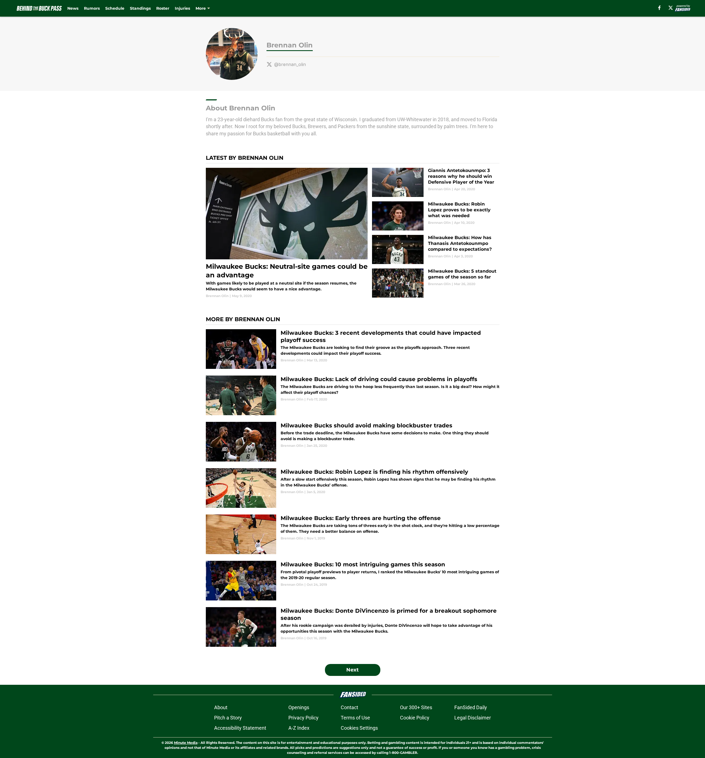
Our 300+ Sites (416, 707)
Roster (162, 8)
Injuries (182, 8)
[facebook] (659, 8)
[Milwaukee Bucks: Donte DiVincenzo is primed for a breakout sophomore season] (352, 627)
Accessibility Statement (240, 728)
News (72, 8)
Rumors (92, 8)
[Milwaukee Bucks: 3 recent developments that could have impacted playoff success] (352, 349)
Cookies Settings (359, 728)
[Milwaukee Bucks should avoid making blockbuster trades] (352, 442)
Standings (140, 8)
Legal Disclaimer (472, 718)
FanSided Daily (470, 707)
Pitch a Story (228, 718)
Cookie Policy (414, 718)
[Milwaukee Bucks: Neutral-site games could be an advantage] (287, 233)
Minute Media (186, 743)
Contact (349, 707)
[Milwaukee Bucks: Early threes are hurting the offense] (352, 534)
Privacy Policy (303, 718)
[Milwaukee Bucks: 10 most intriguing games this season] (352, 580)
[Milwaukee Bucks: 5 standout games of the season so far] (435, 283)
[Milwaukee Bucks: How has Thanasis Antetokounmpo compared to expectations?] (435, 249)
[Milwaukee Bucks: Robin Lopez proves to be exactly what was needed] (435, 215)
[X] (670, 8)
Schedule (114, 8)
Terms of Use (355, 718)
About (220, 707)
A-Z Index (298, 728)
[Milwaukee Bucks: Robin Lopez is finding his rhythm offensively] (352, 488)
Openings (298, 707)
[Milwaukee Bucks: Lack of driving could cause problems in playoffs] (352, 395)
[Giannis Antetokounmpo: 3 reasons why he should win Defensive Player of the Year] (435, 182)
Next (352, 670)
